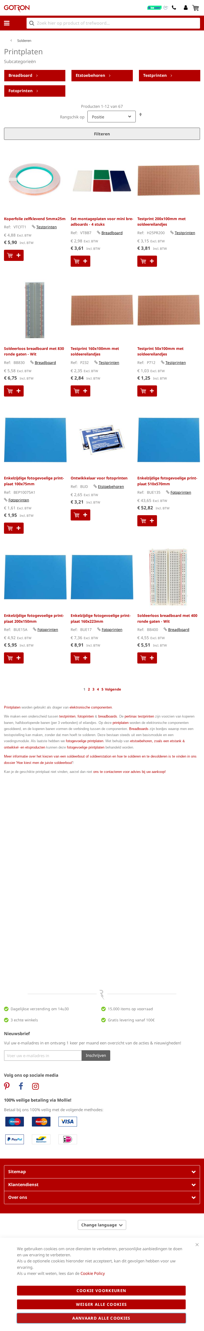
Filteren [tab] (102, 133)
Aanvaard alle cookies (101, 1318)
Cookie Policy (92, 1273)
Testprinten (155, 75)
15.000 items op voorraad (130, 1008)
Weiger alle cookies (101, 1304)
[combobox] (113, 23)
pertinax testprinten (139, 716)
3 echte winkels (24, 1019)
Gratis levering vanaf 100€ (131, 1019)
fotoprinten (86, 716)
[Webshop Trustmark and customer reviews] (158, 8)
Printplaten (12, 707)
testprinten (67, 716)
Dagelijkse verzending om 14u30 (40, 1008)
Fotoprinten (21, 90)
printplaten (121, 723)
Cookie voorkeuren (101, 1290)
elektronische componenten (91, 707)
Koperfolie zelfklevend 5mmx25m (35, 218)
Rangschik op (72, 116)
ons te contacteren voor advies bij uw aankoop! (129, 772)
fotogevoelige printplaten (84, 741)
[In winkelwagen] (14, 255)
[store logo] (16, 9)
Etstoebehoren (91, 75)
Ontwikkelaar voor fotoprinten (99, 477)
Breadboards (138, 729)
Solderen (24, 40)
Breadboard (20, 75)
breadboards (107, 716)
